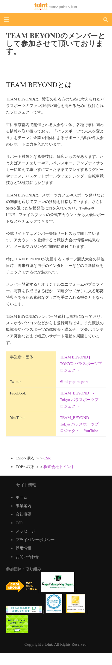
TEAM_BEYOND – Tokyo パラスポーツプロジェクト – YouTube (79, 424)
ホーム (21, 497)
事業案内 (23, 505)
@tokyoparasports (74, 381)
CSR (47, 457)
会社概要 (23, 514)
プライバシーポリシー (35, 539)
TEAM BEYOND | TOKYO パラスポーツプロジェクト (81, 363)
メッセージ (25, 531)
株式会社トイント (59, 466)
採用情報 (23, 547)
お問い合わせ (27, 556)
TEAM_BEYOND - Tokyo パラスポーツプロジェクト (79, 399)
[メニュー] (6, 19)
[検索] (105, 19)
